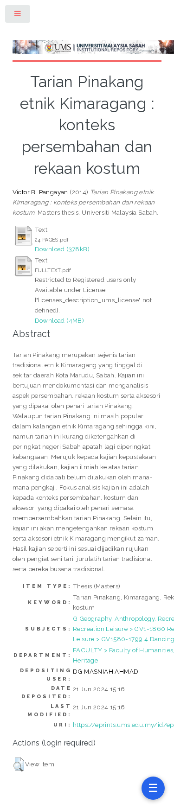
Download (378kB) (62, 249)
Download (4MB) (59, 320)
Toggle (18, 15)
